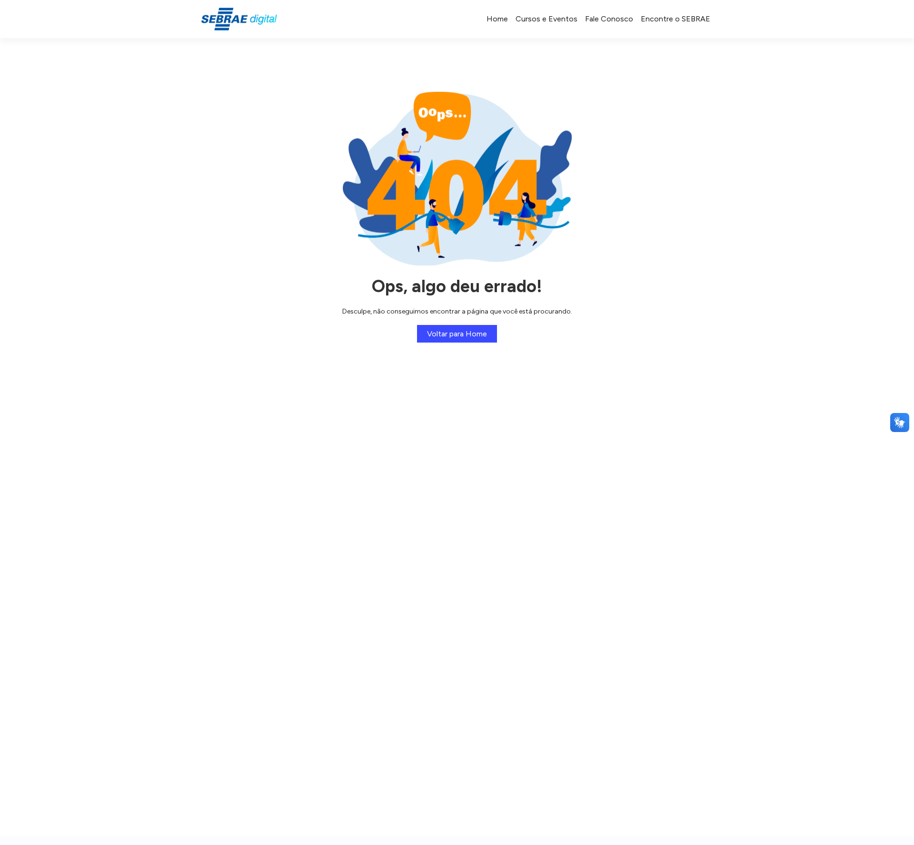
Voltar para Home (457, 333)
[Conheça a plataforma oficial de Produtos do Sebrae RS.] (239, 19)
